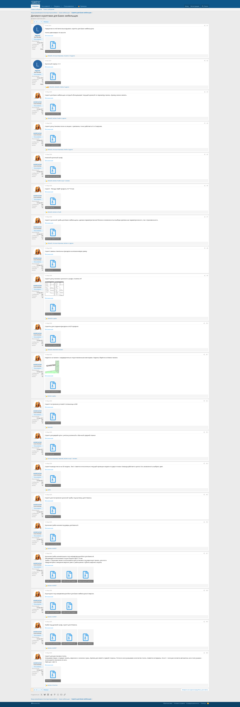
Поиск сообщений (48, 9)
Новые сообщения (36, 9)
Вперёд (46, 22)
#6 (207, 185)
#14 (207, 463)
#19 (207, 621)
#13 (207, 432)
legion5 (34, 18)
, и (54, 212)
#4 (207, 123)
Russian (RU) (36, 703)
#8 (207, 248)
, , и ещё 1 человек (59, 181)
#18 (207, 590)
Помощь (203, 703)
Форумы (35, 6)
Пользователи (69, 6)
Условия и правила (179, 703)
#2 (207, 60)
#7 (207, 217)
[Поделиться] (205, 26)
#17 (207, 553)
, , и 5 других (59, 87)
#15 (207, 494)
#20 (207, 653)
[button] (51, 6)
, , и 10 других (61, 56)
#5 (207, 154)
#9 (207, 275)
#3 (207, 92)
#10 (207, 323)
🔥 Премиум (82, 6)
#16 (207, 522)
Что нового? (45, 6)
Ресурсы (57, 6)
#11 (207, 354)
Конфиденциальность (192, 703)
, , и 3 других (60, 149)
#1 (207, 25)
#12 (207, 401)
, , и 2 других (57, 118)
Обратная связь (167, 703)
